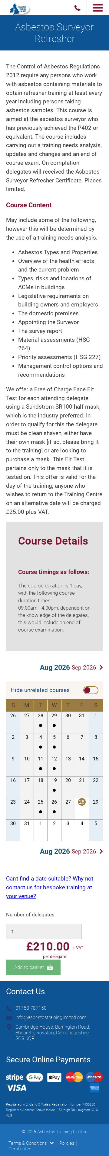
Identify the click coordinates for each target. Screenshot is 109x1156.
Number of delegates (30, 915)
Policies (66, 1143)
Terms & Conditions (27, 1143)
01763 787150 (31, 1008)
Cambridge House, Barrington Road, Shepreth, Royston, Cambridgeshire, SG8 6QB (52, 1032)
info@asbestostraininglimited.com (50, 1017)
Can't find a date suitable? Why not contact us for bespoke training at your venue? (49, 887)
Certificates (19, 1148)
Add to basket (29, 967)
